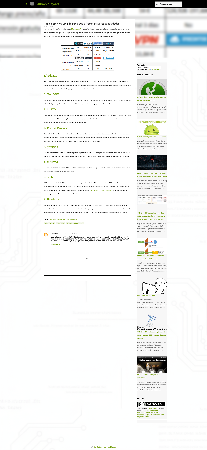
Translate (155, 69)
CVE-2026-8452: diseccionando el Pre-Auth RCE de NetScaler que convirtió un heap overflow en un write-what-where (151, 216)
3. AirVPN (50, 109)
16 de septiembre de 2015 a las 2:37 (70, 234)
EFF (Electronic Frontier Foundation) (100, 190)
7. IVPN (48, 177)
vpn (81, 223)
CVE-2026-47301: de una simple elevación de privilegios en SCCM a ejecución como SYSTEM (152, 335)
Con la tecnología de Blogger (104, 447)
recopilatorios (72, 223)
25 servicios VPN (76, 29)
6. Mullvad (51, 162)
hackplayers (152, 408)
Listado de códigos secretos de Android (151, 137)
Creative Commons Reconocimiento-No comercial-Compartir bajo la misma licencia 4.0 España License (150, 414)
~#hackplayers (47, 4)
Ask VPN (54, 234)
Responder (55, 244)
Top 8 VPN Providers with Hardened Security (63, 220)
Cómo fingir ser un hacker (146, 295)
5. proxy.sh (51, 147)
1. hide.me (50, 75)
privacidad (60, 223)
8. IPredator (51, 199)
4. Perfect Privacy (55, 128)
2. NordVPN (51, 94)
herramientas (49, 223)
